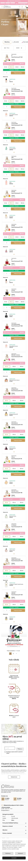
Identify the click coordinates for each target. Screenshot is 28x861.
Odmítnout (7, 853)
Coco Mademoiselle (13, 114)
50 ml (16, 67)
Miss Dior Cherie (12, 516)
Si (9, 80)
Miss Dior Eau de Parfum (14, 380)
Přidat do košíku (18, 73)
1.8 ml (5, 67)
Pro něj (13, 816)
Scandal (11, 250)
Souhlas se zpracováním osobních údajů (14, 752)
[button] (7, 42)
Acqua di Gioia (12, 148)
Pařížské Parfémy (4, 19)
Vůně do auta (14, 818)
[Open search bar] (19, 7)
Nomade (11, 216)
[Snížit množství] (4, 73)
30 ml (11, 67)
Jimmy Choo (12, 550)
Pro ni (4, 816)
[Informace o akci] (5, 64)
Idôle (10, 182)
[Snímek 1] (13, 84)
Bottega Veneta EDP (13, 414)
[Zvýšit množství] (9, 73)
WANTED (11, 618)
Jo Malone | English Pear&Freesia (16, 584)
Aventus (11, 315)
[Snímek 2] (14, 84)
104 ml (22, 67)
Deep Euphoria (12, 448)
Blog (4, 820)
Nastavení (20, 853)
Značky (4, 818)
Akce (12, 820)
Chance (11, 482)
